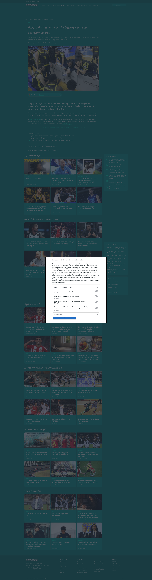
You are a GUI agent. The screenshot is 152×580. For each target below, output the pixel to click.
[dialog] (76, 290)
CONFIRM (65, 318)
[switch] (96, 291)
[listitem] (76, 287)
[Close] (103, 260)
